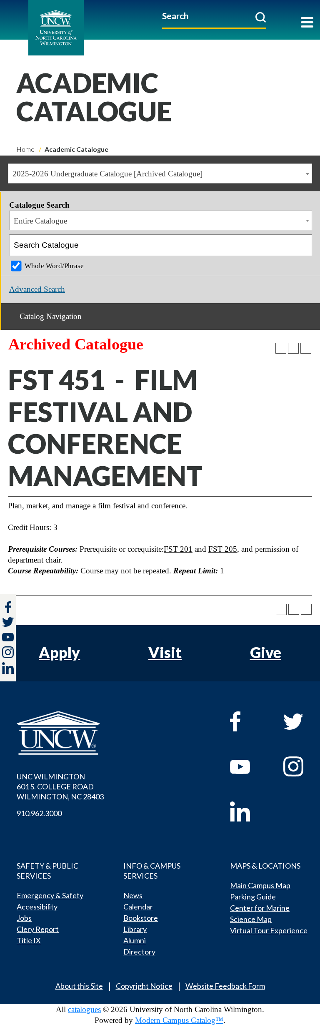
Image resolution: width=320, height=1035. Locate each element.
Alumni (134, 940)
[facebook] (248, 721)
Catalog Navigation (51, 316)
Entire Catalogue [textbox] (40, 220)
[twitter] (8, 623)
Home (25, 149)
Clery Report (38, 929)
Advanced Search (37, 289)
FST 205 (222, 549)
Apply (59, 652)
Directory (139, 951)
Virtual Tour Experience (269, 930)
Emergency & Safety (50, 895)
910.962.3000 (39, 813)
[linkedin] (248, 811)
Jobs (24, 917)
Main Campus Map (260, 885)
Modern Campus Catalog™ (179, 1020)
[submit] (260, 17)
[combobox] (160, 173)
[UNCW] (74, 27)
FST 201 (178, 549)
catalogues (84, 1009)
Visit (165, 652)
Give (265, 652)
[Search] (301, 245)
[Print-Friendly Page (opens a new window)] (293, 348)
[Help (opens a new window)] (305, 348)
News (132, 895)
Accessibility (37, 906)
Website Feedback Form (225, 985)
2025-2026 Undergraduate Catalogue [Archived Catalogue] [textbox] (107, 173)
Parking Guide (253, 896)
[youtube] (248, 766)
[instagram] (8, 652)
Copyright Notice (144, 985)
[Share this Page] (280, 348)
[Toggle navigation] (307, 23)
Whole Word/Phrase (54, 266)
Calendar (138, 906)
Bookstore (140, 917)
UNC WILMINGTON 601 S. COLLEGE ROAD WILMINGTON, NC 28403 (60, 786)
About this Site (79, 985)
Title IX (29, 940)
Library (135, 929)
